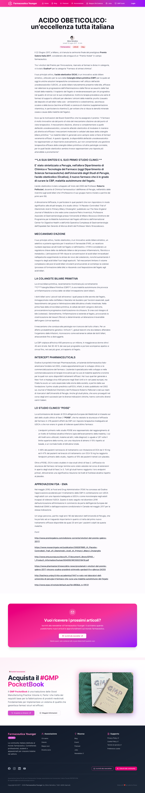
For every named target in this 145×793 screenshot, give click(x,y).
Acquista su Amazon (21, 713)
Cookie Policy (112, 741)
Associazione (78, 3)
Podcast (65, 3)
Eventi (77, 742)
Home (46, 3)
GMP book (121, 3)
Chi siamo (45, 738)
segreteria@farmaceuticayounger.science (22, 780)
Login (133, 3)
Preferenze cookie (113, 748)
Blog (55, 3)
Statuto (44, 742)
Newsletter (78, 753)
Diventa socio (46, 750)
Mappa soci (46, 746)
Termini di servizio (113, 745)
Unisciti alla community (127, 768)
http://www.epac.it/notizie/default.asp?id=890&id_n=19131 (62, 585)
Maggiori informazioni (49, 713)
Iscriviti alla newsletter (72, 636)
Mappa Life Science (96, 3)
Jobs (110, 3)
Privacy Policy (112, 738)
